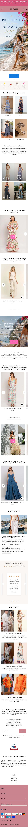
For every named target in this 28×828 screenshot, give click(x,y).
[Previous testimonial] (3, 584)
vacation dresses (19, 551)
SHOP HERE (14, 342)
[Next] (25, 3)
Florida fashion (5, 550)
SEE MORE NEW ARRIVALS (14, 310)
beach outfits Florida (6, 548)
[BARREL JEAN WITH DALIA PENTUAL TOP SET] (12, 281)
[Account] (23, 9)
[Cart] (27, 9)
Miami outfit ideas (21, 550)
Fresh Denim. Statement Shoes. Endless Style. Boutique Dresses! (14, 462)
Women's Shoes (20, 139)
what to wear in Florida (6, 553)
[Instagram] (4, 820)
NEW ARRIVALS (7, 115)
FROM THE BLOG (14, 511)
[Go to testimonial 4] (14, 601)
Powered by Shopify (14, 824)
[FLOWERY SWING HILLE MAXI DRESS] (12, 389)
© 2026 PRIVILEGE (5, 824)
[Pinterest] (7, 820)
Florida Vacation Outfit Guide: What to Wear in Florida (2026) (13, 537)
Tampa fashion (12, 551)
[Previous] (3, 3)
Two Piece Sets (7, 139)
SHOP (13, 236)
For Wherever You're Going (14, 417)
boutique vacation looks (15, 548)
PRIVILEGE (14, 9)
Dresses (20, 115)
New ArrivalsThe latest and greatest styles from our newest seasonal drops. (14, 259)
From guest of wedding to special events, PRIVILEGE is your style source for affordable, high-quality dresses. (14, 367)
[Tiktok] (10, 820)
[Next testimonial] (25, 584)
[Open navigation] (4, 9)
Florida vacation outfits (12, 550)
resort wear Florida (5, 551)
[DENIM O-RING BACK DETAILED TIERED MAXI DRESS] (12, 483)
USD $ (4, 809)
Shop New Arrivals (14, 75)
